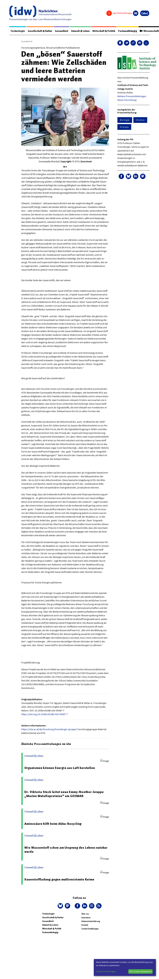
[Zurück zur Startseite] (40, 13)
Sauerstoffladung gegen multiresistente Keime (59, 879)
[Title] (133, 43)
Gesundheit (61, 31)
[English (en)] (135, 13)
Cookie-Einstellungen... (106, 971)
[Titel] (120, 43)
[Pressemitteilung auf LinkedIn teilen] (135, 176)
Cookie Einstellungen (90, 928)
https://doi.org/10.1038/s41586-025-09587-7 (44, 714)
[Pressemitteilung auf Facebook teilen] (121, 176)
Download (86, 161)
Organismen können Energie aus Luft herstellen (59, 768)
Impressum (86, 917)
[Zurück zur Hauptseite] (144, 13)
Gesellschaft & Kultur (40, 31)
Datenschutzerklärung (90, 921)
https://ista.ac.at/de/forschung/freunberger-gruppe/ (49, 729)
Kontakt (84, 925)
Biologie (125, 120)
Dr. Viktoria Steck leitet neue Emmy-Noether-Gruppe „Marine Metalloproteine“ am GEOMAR (64, 794)
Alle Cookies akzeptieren (140, 971)
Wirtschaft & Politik (103, 31)
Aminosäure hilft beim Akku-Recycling (53, 823)
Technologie (18, 31)
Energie (124, 127)
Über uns (85, 913)
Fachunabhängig (127, 31)
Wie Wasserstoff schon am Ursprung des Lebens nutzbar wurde (65, 849)
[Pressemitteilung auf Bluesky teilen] (128, 176)
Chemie (140, 120)
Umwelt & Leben (80, 31)
